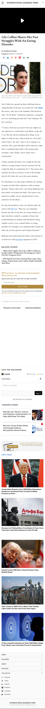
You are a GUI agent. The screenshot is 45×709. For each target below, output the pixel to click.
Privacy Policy (21, 293)
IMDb (40, 107)
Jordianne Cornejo (10, 51)
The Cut (14, 208)
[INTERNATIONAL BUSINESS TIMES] (22, 3)
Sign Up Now (12, 446)
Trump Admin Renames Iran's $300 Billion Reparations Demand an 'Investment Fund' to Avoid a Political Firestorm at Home (21, 491)
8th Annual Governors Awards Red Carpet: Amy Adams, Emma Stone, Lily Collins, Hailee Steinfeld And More (22, 261)
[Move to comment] (28, 58)
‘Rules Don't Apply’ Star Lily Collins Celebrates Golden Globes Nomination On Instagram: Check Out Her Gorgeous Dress (21, 253)
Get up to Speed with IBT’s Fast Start (31, 443)
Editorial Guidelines (33, 308)
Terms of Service (9, 293)
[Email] (24, 58)
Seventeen (19, 239)
